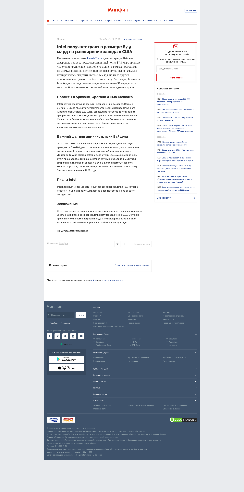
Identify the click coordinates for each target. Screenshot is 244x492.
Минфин (63, 243)
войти (93, 280)
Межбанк (97, 319)
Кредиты (86, 20)
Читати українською (132, 39)
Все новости (164, 197)
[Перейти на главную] (122, 10)
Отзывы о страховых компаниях (141, 405)
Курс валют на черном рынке (174, 357)
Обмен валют (98, 357)
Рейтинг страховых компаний (175, 405)
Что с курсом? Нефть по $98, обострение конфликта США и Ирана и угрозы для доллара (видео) (174, 179)
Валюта (57, 20)
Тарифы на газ (169, 319)
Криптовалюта (152, 20)
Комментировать (142, 244)
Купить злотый (169, 361)
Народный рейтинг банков (173, 323)
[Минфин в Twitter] (65, 336)
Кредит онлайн (134, 323)
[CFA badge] (83, 420)
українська (191, 10)
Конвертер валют (100, 323)
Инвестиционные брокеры (173, 316)
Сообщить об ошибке (60, 323)
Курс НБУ (97, 316)
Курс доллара (133, 312)
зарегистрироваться (112, 280)
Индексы (169, 20)
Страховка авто (99, 409)
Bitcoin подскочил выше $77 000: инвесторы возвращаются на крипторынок (173, 102)
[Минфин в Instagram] (73, 336)
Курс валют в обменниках (138, 357)
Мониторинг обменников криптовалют (108, 326)
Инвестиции (132, 20)
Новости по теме (168, 88)
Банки (98, 20)
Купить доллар (99, 361)
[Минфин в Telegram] (57, 336)
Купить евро (133, 361)
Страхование (113, 20)
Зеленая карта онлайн (102, 405)
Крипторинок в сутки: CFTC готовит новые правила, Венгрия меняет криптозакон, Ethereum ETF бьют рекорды (175, 128)
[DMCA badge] (183, 420)
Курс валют (97, 312)
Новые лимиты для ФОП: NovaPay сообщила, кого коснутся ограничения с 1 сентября (175, 168)
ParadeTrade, (95, 58)
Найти (81, 315)
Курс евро (167, 312)
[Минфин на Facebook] (49, 336)
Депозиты (71, 20)
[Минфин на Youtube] (81, 336)
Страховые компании (171, 409)
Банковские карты (135, 316)
